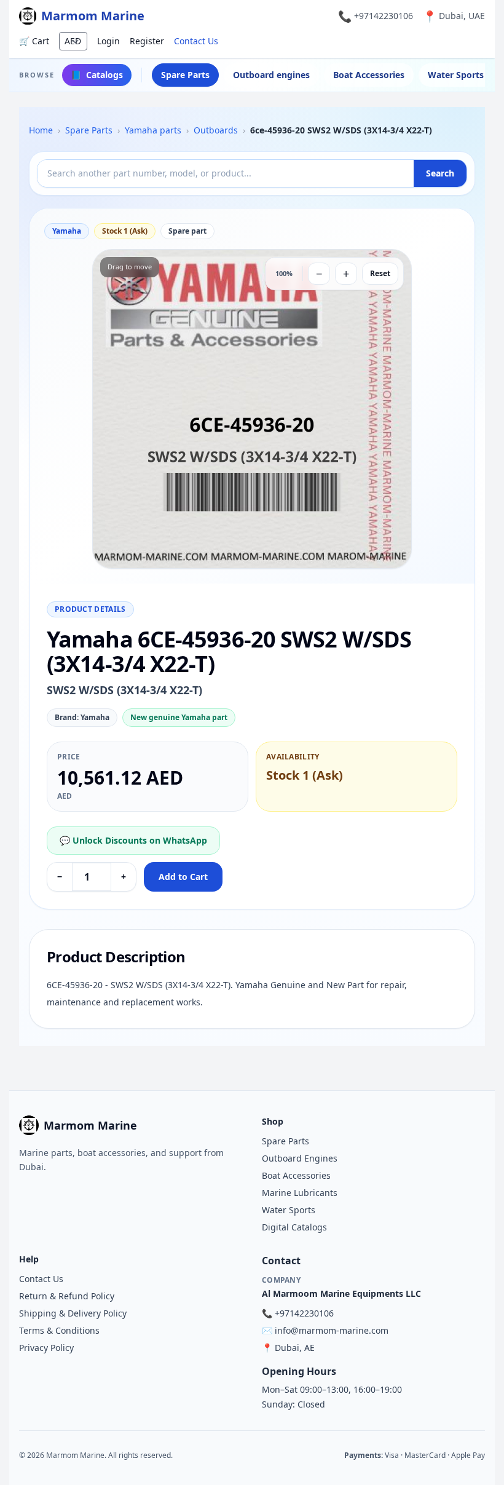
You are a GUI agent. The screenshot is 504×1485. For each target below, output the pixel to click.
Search (440, 173)
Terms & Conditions (59, 1330)
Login (108, 41)
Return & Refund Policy (66, 1296)
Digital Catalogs (294, 1227)
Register (147, 41)
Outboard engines (271, 75)
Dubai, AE (295, 1347)
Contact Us (196, 41)
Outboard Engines (299, 1158)
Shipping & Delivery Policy (73, 1313)
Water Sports (288, 1210)
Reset (380, 273)
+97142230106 (383, 16)
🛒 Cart (34, 41)
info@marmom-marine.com (331, 1330)
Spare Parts (185, 75)
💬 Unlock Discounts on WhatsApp (133, 840)
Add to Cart (183, 876)
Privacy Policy (46, 1347)
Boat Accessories (368, 75)
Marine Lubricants (299, 1192)
